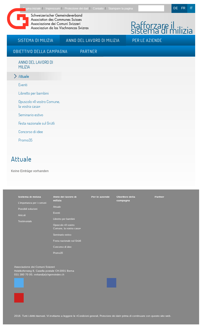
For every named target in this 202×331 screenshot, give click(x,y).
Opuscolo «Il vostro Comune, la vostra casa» (39, 104)
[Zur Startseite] (48, 19)
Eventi (22, 84)
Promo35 (25, 140)
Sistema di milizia (35, 40)
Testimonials (25, 221)
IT (191, 8)
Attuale (23, 76)
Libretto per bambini (33, 93)
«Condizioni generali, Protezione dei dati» (98, 316)
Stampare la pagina (120, 8)
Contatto (98, 8)
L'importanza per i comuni (32, 203)
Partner (88, 51)
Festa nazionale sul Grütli (36, 123)
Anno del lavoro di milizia (93, 40)
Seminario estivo (30, 114)
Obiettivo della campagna (40, 51)
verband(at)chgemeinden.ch (49, 274)
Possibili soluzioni (27, 209)
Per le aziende (147, 40)
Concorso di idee (30, 131)
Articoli (22, 215)
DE (175, 8)
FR (183, 8)
